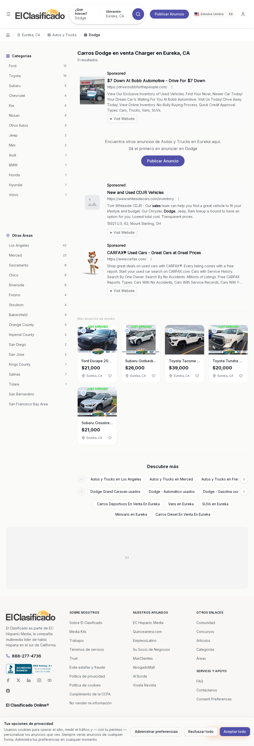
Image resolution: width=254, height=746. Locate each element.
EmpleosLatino (145, 640)
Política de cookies (85, 685)
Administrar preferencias (156, 731)
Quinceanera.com (147, 631)
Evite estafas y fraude (87, 667)
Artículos (203, 640)
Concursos (205, 631)
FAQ (199, 681)
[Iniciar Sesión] (243, 14)
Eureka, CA (31, 35)
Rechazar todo (201, 731)
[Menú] (8, 14)
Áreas (201, 658)
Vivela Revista (144, 685)
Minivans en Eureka (131, 514)
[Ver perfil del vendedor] (83, 330)
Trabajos (76, 640)
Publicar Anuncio (169, 14)
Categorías (205, 649)
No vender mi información (90, 703)
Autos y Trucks (64, 35)
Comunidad (205, 623)
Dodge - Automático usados (172, 491)
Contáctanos (206, 690)
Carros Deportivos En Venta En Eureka (128, 504)
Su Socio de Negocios (151, 649)
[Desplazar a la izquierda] (81, 479)
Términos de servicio (86, 649)
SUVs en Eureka (215, 504)
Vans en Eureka (181, 504)
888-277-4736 (26, 656)
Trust (73, 658)
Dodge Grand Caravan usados (115, 491)
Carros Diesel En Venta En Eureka (183, 514)
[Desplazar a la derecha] (244, 479)
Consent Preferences (214, 699)
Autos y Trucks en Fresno (222, 479)
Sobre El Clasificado (85, 623)
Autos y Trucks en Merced (171, 479)
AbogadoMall (144, 667)
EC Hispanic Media (148, 623)
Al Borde (140, 676)
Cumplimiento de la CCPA (90, 694)
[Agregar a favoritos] (110, 376)
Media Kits (77, 631)
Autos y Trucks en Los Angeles (116, 479)
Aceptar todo (235, 731)
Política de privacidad (87, 676)
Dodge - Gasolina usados (224, 491)
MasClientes (143, 658)
